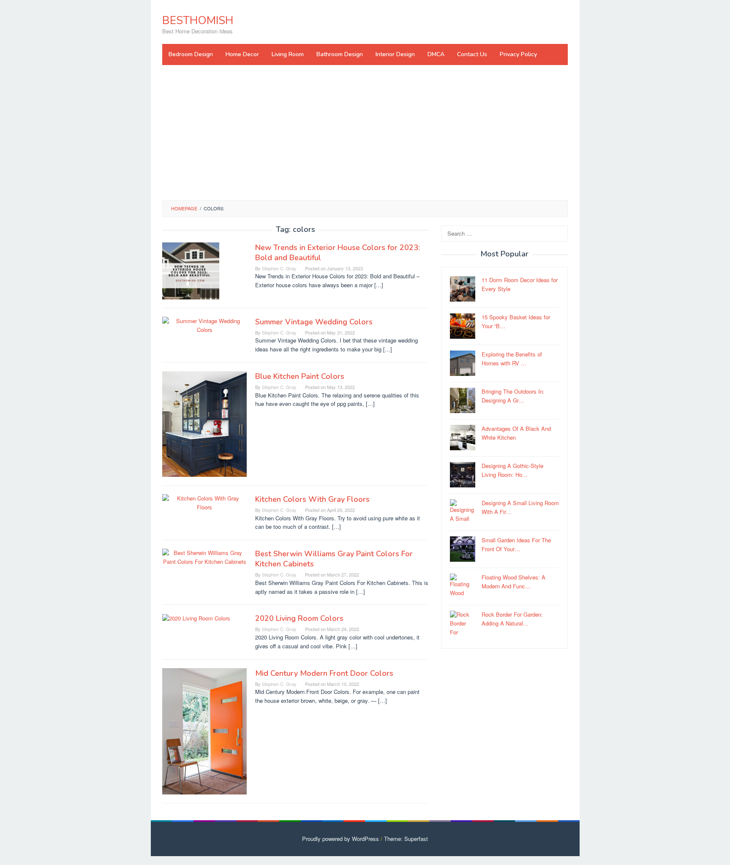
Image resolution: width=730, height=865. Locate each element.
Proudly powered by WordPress (340, 839)
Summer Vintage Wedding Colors (314, 322)
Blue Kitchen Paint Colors (299, 376)
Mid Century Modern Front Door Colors (324, 673)
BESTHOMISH (197, 20)
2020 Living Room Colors (299, 618)
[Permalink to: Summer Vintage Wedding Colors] (204, 325)
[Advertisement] (365, 132)
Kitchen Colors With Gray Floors (312, 499)
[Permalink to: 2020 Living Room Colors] (196, 617)
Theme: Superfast (406, 839)
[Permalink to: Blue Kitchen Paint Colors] (204, 423)
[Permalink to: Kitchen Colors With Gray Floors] (204, 502)
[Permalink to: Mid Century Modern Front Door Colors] (204, 730)
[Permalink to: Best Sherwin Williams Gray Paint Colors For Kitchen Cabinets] (204, 556)
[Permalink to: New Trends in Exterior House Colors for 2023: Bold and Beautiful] (190, 270)
